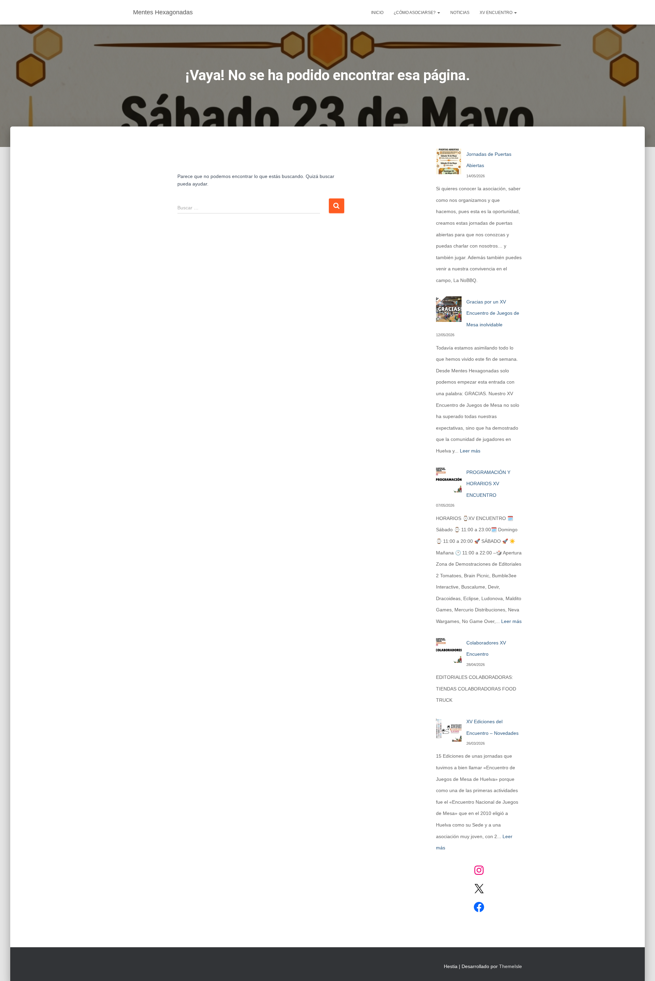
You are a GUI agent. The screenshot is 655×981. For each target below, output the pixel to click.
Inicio (377, 12)
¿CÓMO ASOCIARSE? (415, 12)
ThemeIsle (510, 966)
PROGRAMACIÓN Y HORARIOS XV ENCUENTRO (488, 484)
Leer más (470, 451)
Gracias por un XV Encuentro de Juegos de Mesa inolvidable (492, 313)
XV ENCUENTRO (496, 12)
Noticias (459, 12)
